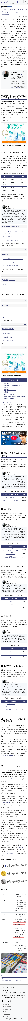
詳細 (25, 249)
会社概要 (6, 1011)
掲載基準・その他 (8, 1009)
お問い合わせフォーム (7, 755)
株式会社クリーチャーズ (9, 340)
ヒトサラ (5, 288)
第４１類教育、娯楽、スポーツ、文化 (10, 549)
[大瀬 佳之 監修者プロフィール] (21, 74)
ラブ (4, 291)
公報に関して (6, 802)
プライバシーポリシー (9, 1016)
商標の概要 (6, 383)
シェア (10, 6)
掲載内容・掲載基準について (11, 398)
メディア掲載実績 (8, 1006)
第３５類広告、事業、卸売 (10, 553)
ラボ (20, 12)
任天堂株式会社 (5, 14)
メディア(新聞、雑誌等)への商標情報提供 (14, 396)
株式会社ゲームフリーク (9, 337)
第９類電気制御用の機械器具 (10, 556)
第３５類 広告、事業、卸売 (10, 262)
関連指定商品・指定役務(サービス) (12, 226)
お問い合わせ (9, 853)
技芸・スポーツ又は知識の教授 (11, 240)
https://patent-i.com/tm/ (14, 779)
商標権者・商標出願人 (8, 329)
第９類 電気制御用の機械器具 (10, 266)
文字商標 (5, 305)
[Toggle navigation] (25, 1)
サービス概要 (7, 1004)
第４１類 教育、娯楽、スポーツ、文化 (10, 12)
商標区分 (5, 254)
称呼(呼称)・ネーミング (9, 280)
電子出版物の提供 (7, 236)
